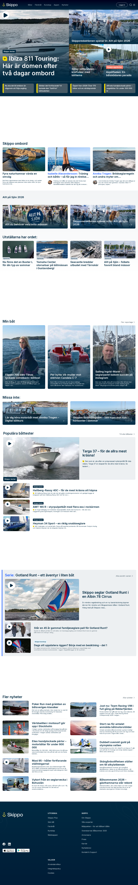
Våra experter (87, 822)
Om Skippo (86, 818)
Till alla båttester (126, 434)
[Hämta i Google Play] (23, 850)
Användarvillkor (54, 864)
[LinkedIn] (9, 844)
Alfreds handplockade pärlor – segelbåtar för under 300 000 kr (119, 88)
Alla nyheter (128, 698)
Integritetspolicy (54, 869)
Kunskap (47, 5)
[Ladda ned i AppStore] (9, 850)
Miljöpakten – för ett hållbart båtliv (96, 826)
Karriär (84, 844)
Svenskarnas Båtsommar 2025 (94, 831)
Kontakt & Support (89, 852)
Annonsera (86, 835)
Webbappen (53, 835)
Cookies (51, 873)
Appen (56, 5)
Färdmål (38, 5)
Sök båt (51, 822)
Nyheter (65, 5)
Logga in (122, 5)
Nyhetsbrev (86, 848)
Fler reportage (127, 322)
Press (84, 839)
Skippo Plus (53, 818)
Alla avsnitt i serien (123, 576)
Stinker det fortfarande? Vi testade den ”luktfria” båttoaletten (50, 88)
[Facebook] (4, 844)
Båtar (30, 5)
